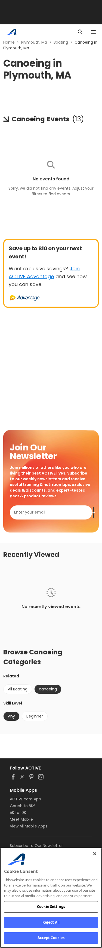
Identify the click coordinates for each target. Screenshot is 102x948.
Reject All (51, 922)
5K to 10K (18, 812)
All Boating (17, 689)
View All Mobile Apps (28, 826)
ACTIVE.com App (25, 799)
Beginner (34, 716)
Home (9, 42)
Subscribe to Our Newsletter (36, 845)
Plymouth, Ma (34, 42)
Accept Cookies (51, 937)
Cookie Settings (51, 906)
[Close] (95, 854)
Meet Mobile (21, 819)
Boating (61, 42)
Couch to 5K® (22, 806)
